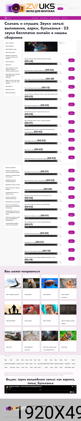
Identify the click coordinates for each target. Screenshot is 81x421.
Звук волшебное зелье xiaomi (68, 363)
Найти (60, 8)
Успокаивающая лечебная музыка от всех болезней (12, 224)
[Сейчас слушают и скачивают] (73, 8)
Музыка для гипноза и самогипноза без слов (11, 197)
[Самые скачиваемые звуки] (71, 8)
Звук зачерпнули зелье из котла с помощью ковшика (37, 120)
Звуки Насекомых (10, 61)
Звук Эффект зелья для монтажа (32, 172)
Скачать (71, 60)
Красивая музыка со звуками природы (13, 188)
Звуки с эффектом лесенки (12, 294)
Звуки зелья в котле (73, 363)
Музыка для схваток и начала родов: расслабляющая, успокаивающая (13, 218)
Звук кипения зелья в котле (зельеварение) (35, 79)
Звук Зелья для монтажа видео (32, 233)
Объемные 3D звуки (10, 92)
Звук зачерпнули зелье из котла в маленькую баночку (38, 222)
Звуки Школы (9, 86)
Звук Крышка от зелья (30, 242)
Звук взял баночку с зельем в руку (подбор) (35, 180)
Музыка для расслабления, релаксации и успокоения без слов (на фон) (13, 206)
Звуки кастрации (47, 321)
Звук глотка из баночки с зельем (33, 216)
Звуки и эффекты (8, 20)
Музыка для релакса (11, 167)
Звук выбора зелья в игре (31, 141)
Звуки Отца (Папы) (10, 321)
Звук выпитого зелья (18, 363)
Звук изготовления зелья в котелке (33, 88)
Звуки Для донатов (10, 52)
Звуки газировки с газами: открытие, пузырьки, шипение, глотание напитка (12, 69)
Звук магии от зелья (29, 150)
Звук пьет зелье (35, 363)
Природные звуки (10, 89)
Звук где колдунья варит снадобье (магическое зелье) (38, 59)
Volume (56, 72)
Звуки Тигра (64, 347)
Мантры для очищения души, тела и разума (13, 176)
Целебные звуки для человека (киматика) (11, 180)
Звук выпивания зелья (7, 363)
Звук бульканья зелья (47, 363)
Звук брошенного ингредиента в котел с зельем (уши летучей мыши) (41, 94)
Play (25, 63)
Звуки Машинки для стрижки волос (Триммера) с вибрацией (13, 75)
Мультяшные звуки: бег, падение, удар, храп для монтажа (12, 57)
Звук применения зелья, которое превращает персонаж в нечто (40, 257)
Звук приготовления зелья (41, 363)
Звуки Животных (10, 46)
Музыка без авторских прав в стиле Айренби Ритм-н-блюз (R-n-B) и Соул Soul (49, 349)
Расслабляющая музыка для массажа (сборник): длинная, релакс (13, 212)
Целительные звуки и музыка (13, 184)
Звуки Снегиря (28, 321)
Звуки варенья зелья (62, 363)
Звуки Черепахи (47, 294)
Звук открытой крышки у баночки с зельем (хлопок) (37, 204)
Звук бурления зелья (57, 363)
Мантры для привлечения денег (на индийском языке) (12, 171)
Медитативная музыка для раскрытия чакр (12, 193)
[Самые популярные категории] (68, 8)
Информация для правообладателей (38, 406)
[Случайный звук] (75, 8)
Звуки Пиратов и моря (11, 49)
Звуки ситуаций (14, 20)
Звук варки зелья (31, 363)
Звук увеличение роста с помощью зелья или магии (37, 111)
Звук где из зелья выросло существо (33, 251)
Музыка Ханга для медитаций (13, 201)
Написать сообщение (58, 406)
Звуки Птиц (8, 65)
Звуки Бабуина (28, 294)
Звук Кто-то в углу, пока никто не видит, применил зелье (38, 195)
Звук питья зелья (22, 363)
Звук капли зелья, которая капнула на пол (35, 70)
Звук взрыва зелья (52, 363)
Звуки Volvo (9, 347)
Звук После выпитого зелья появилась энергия (36, 158)
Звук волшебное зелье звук (12, 363)
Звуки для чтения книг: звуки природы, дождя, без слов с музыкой (13, 82)
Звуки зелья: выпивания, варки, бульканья (26, 20)
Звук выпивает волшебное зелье (32, 105)
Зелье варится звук (27, 363)
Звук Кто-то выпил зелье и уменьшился (34, 189)
